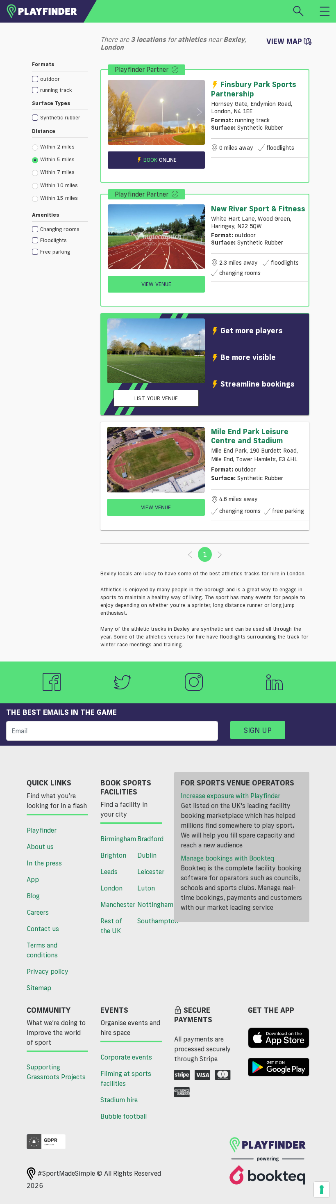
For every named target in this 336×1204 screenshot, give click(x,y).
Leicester (150, 872)
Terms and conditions (42, 950)
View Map (285, 41)
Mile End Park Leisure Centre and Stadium (249, 435)
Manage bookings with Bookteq (227, 858)
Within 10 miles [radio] (59, 185)
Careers (38, 912)
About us (40, 846)
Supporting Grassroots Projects (56, 1072)
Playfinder (42, 830)
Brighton (113, 855)
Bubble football (123, 1116)
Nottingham (152, 904)
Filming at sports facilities (125, 1078)
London (111, 888)
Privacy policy (47, 971)
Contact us (43, 929)
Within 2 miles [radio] (57, 146)
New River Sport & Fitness (258, 208)
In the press (44, 863)
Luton (146, 888)
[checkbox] (60, 78)
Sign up (258, 730)
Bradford (150, 839)
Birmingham (115, 839)
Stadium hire (119, 1100)
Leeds (109, 872)
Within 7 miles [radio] (57, 172)
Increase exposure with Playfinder (230, 796)
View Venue (156, 284)
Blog (33, 896)
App (33, 879)
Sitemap (39, 988)
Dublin (147, 855)
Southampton (152, 921)
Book (160, 159)
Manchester (115, 904)
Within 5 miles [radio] (57, 159)
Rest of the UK (111, 926)
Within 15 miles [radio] (59, 198)
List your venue (156, 398)
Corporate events (126, 1057)
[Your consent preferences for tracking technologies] (321, 1189)
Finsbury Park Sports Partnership (253, 88)
